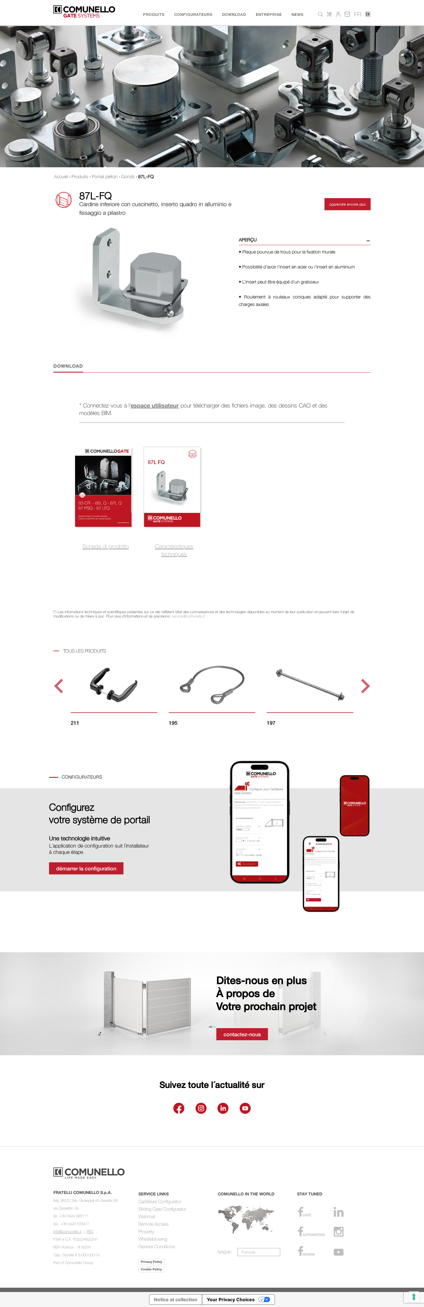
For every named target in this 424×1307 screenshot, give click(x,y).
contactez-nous (242, 1034)
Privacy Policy (151, 1262)
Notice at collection (175, 1299)
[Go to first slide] (364, 686)
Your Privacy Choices (231, 1299)
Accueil (61, 176)
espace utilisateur (155, 405)
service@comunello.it (188, 616)
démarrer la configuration (86, 868)
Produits (80, 176)
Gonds (128, 176)
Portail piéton (105, 176)
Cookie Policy (151, 1269)
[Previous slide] (59, 686)
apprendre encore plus (347, 204)
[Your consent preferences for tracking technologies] (413, 1296)
